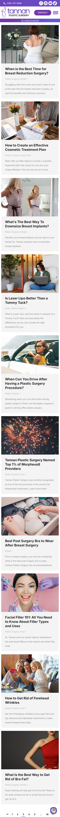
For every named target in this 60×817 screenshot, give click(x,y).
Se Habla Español (30, 20)
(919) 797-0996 (14, 3)
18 (47, 814)
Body (22, 155)
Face (28, 155)
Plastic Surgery (12, 79)
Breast (23, 79)
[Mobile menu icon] (55, 12)
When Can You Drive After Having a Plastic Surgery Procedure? (26, 383)
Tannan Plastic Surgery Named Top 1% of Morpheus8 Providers (30, 464)
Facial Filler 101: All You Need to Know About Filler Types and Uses (28, 621)
